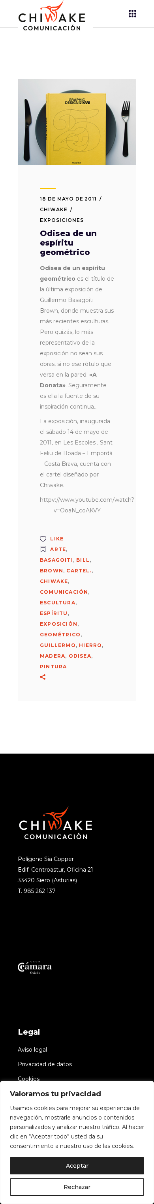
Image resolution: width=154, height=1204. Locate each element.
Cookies (28, 1078)
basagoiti (56, 560)
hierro (90, 645)
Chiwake (54, 209)
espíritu (54, 613)
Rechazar (77, 1187)
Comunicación (64, 592)
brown (51, 571)
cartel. (78, 571)
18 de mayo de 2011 (68, 199)
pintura (53, 667)
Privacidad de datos (45, 1064)
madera (52, 656)
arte (58, 549)
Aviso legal (32, 1049)
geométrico (60, 635)
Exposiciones (62, 220)
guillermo (58, 645)
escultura (57, 603)
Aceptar (77, 1165)
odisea (80, 656)
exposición (58, 624)
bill (83, 560)
